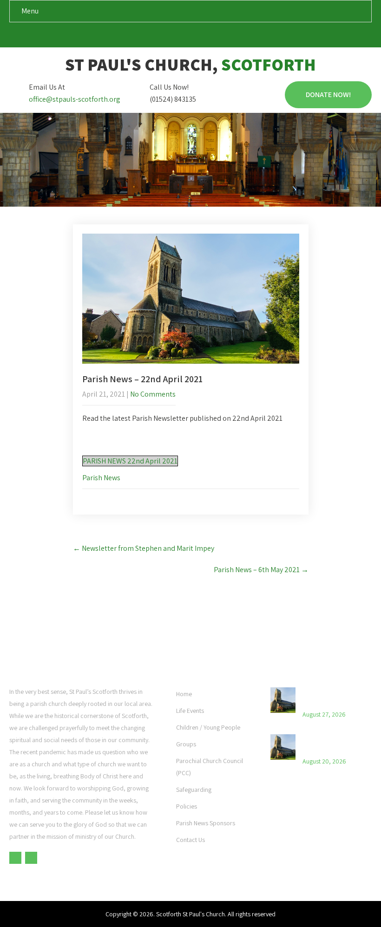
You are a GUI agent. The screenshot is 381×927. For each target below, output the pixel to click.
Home (184, 694)
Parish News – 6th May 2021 (261, 569)
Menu (30, 11)
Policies (186, 806)
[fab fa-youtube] (199, 36)
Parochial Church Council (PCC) (209, 767)
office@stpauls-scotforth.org (74, 99)
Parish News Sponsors (205, 823)
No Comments (153, 394)
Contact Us (190, 840)
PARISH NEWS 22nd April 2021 (130, 461)
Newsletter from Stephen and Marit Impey (143, 548)
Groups (186, 744)
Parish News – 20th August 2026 (329, 744)
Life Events (190, 710)
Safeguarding (193, 789)
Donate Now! (328, 94)
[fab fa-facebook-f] (182, 36)
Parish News (101, 478)
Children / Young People (208, 727)
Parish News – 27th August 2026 (329, 697)
